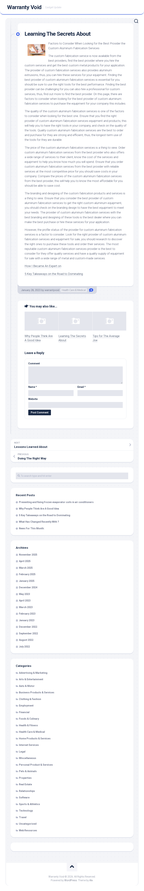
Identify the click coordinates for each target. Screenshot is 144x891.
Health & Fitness (28, 725)
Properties (25, 777)
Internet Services (29, 745)
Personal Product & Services (36, 764)
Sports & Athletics (29, 804)
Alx (91, 880)
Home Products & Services (35, 738)
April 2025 (25, 561)
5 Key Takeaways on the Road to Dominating (54, 274)
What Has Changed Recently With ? (39, 521)
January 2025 (26, 581)
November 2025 (28, 554)
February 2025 (27, 574)
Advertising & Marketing (33, 672)
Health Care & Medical (74, 290)
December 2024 (28, 587)
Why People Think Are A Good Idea (39, 508)
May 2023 (24, 594)
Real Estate (25, 784)
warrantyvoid (52, 290)
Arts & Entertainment (31, 679)
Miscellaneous (27, 758)
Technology (26, 810)
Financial (24, 712)
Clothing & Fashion (30, 699)
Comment (34, 363)
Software (24, 797)
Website (33, 399)
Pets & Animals (28, 771)
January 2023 (26, 620)
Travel (23, 817)
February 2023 (27, 613)
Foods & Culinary (29, 718)
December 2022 (28, 626)
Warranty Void (24, 7)
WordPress (70, 880)
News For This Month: (31, 528)
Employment (26, 705)
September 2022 (28, 633)
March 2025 (26, 567)
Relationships (27, 791)
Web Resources (28, 830)
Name (32, 387)
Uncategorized (28, 823)
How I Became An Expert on (43, 266)
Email (81, 387)
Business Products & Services (36, 692)
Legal (22, 751)
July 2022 (24, 646)
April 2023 (25, 600)
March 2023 (26, 607)
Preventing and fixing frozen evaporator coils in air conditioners (56, 502)
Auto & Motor (27, 686)
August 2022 (26, 640)
